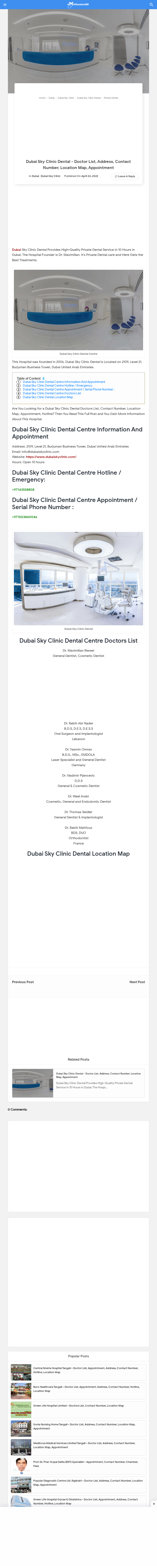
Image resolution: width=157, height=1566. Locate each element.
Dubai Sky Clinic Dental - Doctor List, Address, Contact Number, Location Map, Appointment (98, 1075)
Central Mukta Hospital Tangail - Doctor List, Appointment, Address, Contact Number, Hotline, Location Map (85, 1370)
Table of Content (28, 378)
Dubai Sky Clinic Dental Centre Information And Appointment (64, 382)
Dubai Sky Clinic (51, 176)
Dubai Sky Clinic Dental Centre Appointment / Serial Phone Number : (69, 389)
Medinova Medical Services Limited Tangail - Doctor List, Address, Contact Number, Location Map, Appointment (84, 1445)
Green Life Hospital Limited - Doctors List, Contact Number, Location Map (78, 1405)
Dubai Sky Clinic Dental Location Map (48, 397)
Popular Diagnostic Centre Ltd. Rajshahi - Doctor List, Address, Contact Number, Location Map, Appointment (88, 1482)
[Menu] (5, 4)
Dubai (35, 176)
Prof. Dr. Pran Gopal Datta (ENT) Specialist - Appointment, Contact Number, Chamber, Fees (85, 1464)
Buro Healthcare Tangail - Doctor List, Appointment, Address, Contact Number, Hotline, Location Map (86, 1389)
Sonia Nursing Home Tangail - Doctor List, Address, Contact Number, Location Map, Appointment (84, 1426)
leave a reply (126, 176)
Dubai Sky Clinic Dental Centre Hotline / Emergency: (58, 385)
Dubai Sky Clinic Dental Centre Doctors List (52, 393)
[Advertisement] (78, 130)
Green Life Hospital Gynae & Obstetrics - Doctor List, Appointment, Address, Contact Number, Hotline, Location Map (85, 1501)
